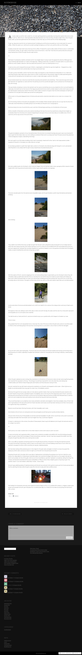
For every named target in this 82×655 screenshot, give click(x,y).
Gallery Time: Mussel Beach (10, 561)
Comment (69, 537)
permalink (45, 502)
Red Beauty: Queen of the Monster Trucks (39, 551)
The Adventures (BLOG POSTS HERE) (38, 550)
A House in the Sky (8, 558)
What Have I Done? (34, 548)
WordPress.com (7, 646)
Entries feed (7, 643)
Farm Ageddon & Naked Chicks (11, 563)
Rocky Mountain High (9, 564)
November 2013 (7, 618)
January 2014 (7, 615)
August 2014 (7, 605)
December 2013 (7, 617)
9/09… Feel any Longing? (67, 513)
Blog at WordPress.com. (41, 653)
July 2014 (6, 606)
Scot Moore (10, 581)
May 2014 (6, 609)
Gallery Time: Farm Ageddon (10, 560)
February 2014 (7, 614)
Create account (7, 640)
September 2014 (8, 603)
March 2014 (6, 612)
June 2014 (6, 608)
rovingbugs (10, 2)
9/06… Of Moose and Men (15, 513)
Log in (5, 642)
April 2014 (6, 611)
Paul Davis (10, 588)
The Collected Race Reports (36, 553)
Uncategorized (7, 629)
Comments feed (8, 645)
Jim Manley (10, 577)
